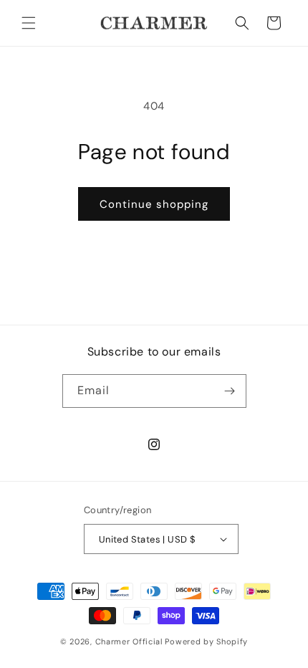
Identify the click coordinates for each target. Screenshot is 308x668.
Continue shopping (154, 204)
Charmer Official (129, 641)
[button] (28, 23)
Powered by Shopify (206, 641)
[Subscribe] (230, 391)
